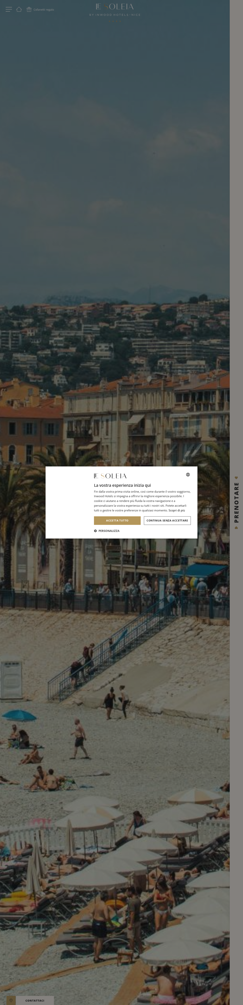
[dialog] (121, 502)
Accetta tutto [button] (117, 520)
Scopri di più (177, 510)
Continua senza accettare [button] (167, 520)
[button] (106, 531)
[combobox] (188, 475)
